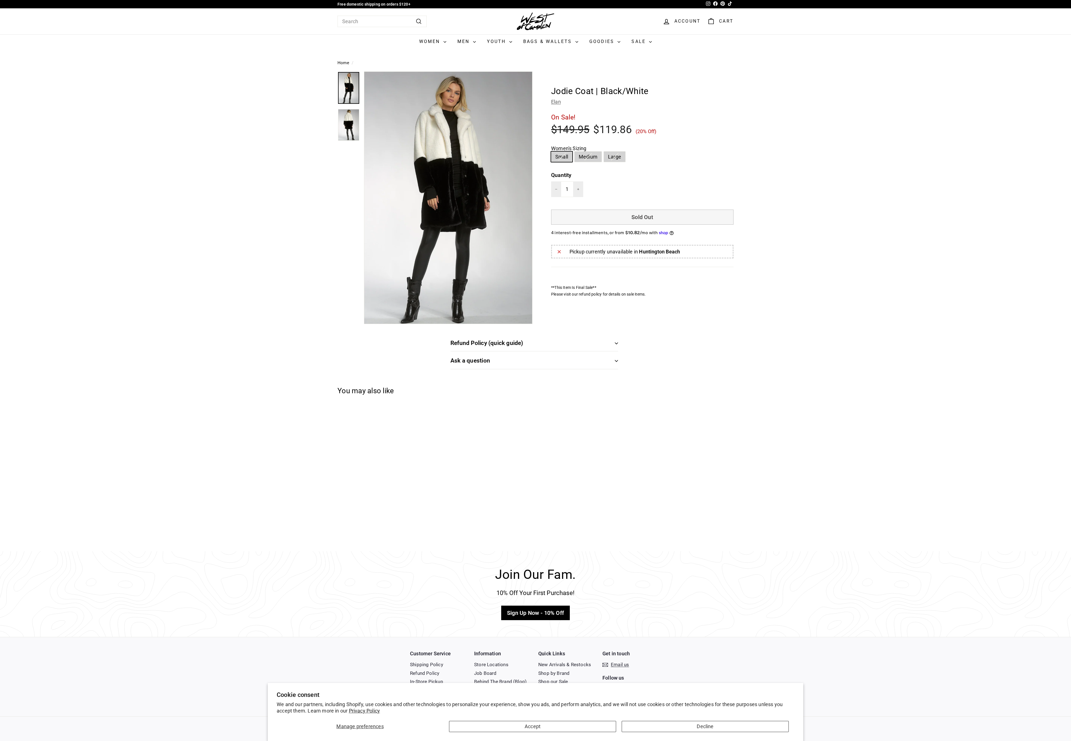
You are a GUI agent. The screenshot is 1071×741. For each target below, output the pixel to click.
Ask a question (470, 360)
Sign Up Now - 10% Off (535, 613)
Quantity (561, 175)
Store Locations (491, 664)
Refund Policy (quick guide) (486, 343)
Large (616, 158)
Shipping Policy (426, 664)
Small (563, 158)
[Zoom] (448, 198)
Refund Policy (424, 673)
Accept (533, 726)
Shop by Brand (554, 673)
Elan (556, 102)
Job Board (485, 673)
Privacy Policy (364, 711)
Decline (705, 726)
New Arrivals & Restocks (564, 664)
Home (343, 62)
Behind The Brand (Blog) (500, 681)
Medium (590, 158)
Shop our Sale (553, 681)
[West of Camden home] (535, 21)
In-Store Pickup (426, 681)
